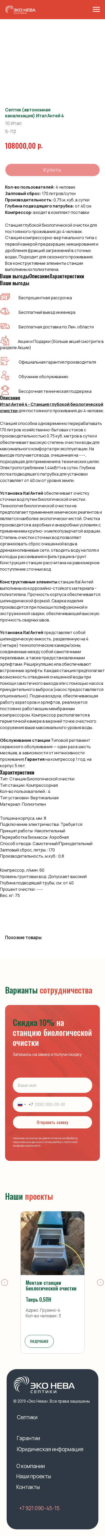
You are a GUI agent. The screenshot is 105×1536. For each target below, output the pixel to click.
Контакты (28, 1487)
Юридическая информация (50, 1449)
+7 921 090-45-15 (39, 1508)
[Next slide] (100, 1282)
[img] (44, 1384)
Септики (27, 1417)
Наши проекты (33, 1476)
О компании (30, 1466)
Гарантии (28, 1438)
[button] (39, 1341)
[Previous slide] (4, 1282)
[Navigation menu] (96, 9)
